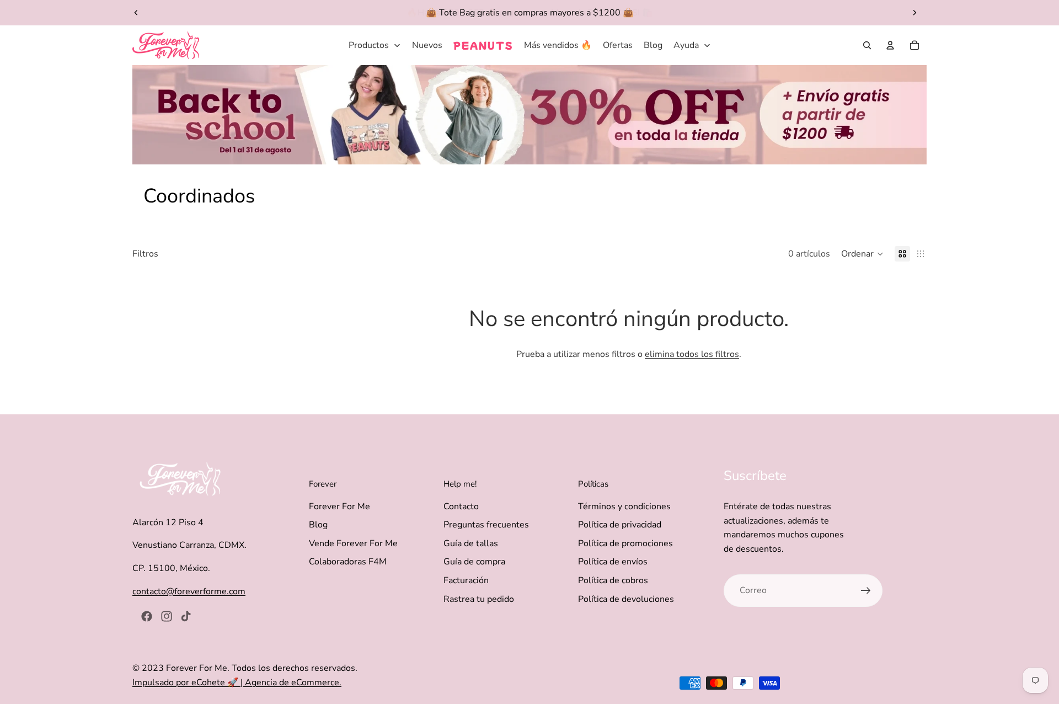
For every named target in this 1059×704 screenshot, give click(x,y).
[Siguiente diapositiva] (914, 13)
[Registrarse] (866, 590)
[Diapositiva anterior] (136, 13)
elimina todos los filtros (692, 354)
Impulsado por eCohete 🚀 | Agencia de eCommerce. (236, 682)
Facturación (466, 580)
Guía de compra (474, 562)
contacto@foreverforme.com (188, 591)
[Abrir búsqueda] (867, 45)
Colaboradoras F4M (348, 562)
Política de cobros (613, 580)
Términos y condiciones (624, 506)
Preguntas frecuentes (486, 525)
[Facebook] (146, 616)
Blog (318, 525)
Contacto (461, 506)
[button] (862, 254)
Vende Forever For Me (353, 543)
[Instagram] (166, 616)
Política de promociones (625, 543)
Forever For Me (339, 506)
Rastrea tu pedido (478, 599)
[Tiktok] (185, 616)
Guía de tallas (470, 543)
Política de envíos (613, 562)
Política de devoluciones (626, 599)
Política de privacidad (619, 525)
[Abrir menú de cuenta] (890, 45)
